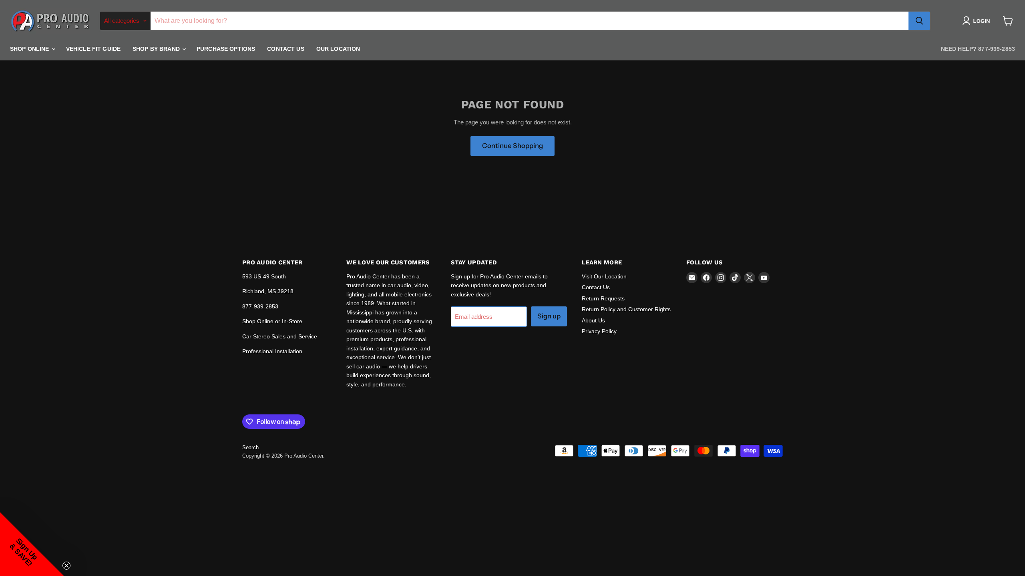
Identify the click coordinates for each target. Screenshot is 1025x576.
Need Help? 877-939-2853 (978, 49)
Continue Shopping (512, 146)
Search (250, 447)
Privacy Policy (599, 331)
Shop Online (30, 49)
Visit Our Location (604, 276)
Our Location (338, 49)
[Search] (919, 21)
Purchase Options (226, 49)
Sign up (549, 316)
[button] (977, 21)
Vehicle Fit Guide (93, 49)
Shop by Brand (157, 49)
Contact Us (285, 49)
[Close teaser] (66, 566)
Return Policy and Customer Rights (626, 309)
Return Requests (603, 298)
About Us (593, 320)
